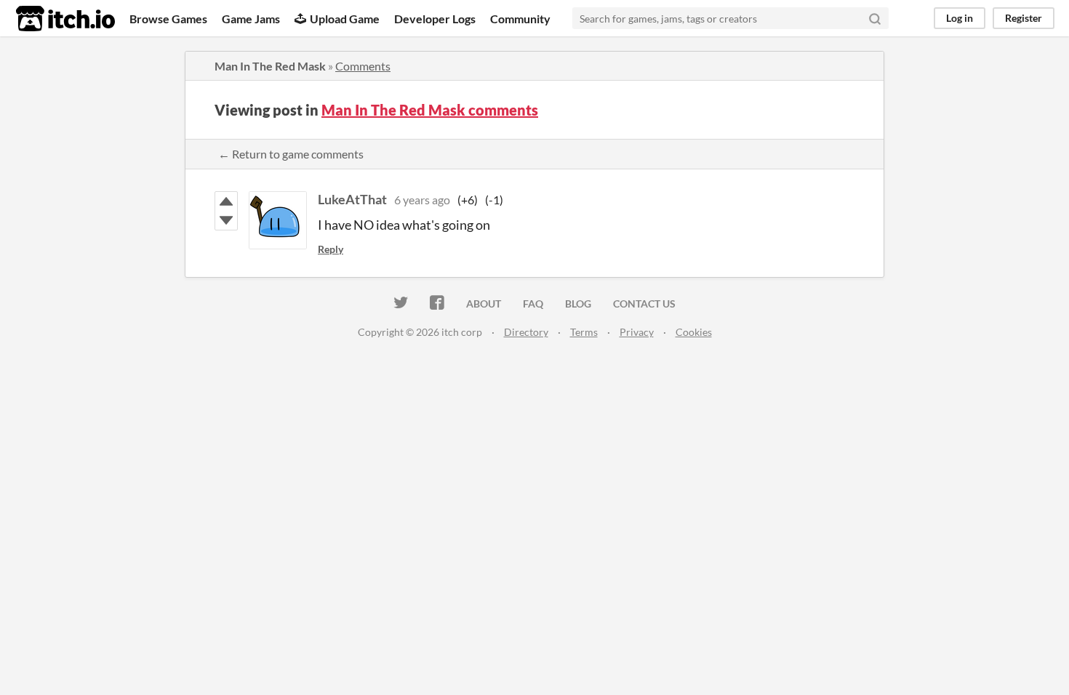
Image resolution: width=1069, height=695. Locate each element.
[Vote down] (226, 220)
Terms (584, 332)
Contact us (644, 303)
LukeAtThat (352, 199)
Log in (959, 18)
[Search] (875, 18)
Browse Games (168, 18)
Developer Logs (435, 18)
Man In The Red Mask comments (429, 109)
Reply (330, 249)
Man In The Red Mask (270, 66)
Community (520, 18)
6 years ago (422, 199)
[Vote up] (226, 201)
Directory (526, 332)
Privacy (637, 332)
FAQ (533, 303)
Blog (578, 303)
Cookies (694, 332)
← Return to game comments (291, 154)
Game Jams (251, 18)
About (483, 303)
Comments (363, 66)
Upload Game (345, 18)
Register (1023, 18)
